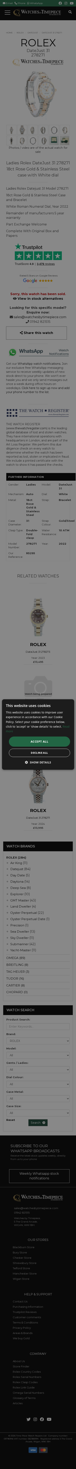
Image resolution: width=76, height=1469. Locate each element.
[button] (38, 762)
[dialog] (38, 734)
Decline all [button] (39, 753)
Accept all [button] (39, 741)
